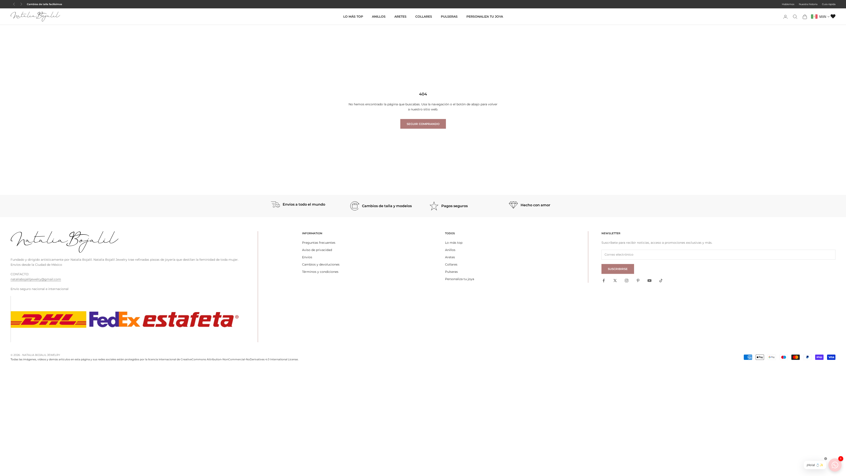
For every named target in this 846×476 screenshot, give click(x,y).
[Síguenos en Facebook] (603, 280)
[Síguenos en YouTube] (649, 280)
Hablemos (788, 4)
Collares (423, 16)
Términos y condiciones (320, 272)
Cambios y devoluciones (321, 264)
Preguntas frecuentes (318, 243)
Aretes (400, 16)
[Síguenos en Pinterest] (638, 280)
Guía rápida (828, 4)
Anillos (379, 16)
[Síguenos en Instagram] (626, 280)
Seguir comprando (423, 124)
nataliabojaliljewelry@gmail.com (36, 279)
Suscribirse (618, 269)
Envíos (307, 257)
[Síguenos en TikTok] (661, 280)
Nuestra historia (808, 4)
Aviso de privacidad (317, 250)
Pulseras (449, 16)
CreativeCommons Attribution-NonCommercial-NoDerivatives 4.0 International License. (240, 359)
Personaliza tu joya (484, 16)
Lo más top (353, 16)
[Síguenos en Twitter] (615, 280)
